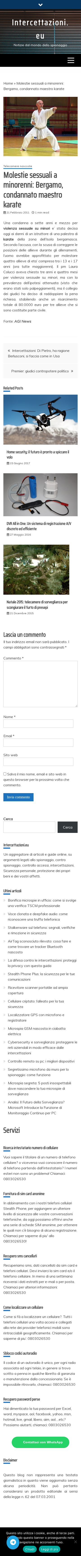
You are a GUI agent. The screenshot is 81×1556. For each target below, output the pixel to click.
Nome (9, 716)
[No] (75, 1541)
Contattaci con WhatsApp (43, 1442)
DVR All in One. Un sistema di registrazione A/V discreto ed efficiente (39, 526)
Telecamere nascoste (17, 166)
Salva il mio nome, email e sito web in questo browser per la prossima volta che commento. (36, 779)
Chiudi (29, 1549)
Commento (13, 658)
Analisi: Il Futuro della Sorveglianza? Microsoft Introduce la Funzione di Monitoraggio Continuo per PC (36, 1107)
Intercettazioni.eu (40, 29)
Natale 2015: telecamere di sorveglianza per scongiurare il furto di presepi (37, 604)
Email (8, 736)
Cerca (8, 819)
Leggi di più (49, 1549)
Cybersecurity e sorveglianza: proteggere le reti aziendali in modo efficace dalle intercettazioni (42, 1047)
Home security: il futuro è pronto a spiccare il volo (38, 454)
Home (8, 83)
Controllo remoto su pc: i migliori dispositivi (41, 1061)
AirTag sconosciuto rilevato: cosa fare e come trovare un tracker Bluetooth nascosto (39, 946)
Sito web (10, 755)
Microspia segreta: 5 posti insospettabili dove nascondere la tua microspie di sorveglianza (39, 1088)
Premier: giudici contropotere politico (40, 371)
